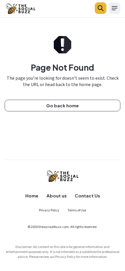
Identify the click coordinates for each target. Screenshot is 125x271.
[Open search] (100, 8)
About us (57, 195)
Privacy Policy (49, 210)
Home (31, 195)
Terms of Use (76, 210)
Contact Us (87, 195)
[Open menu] (114, 8)
